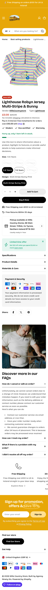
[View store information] (42, 226)
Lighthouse (40, 111)
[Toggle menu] (3, 18)
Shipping (16, 118)
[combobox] (24, 31)
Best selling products (20, 39)
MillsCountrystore (17, 111)
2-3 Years (19, 164)
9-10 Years (32, 171)
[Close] (42, 241)
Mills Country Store (19, 576)
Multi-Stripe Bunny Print (14, 183)
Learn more (18, 248)
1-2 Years (7, 164)
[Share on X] (21, 312)
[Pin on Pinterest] (29, 312)
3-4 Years (31, 164)
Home (5, 39)
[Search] (42, 31)
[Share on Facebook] (13, 312)
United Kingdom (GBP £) (17, 557)
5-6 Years (7, 170)
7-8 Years (19, 170)
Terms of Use (39, 521)
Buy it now (24, 200)
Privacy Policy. (25, 524)
